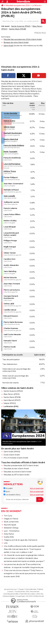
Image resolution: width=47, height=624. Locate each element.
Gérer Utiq (39, 594)
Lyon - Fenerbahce (11, 531)
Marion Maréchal (11, 139)
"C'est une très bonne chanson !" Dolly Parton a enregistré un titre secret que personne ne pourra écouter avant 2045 (24, 573)
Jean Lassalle (9, 196)
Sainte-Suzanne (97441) (20, 26)
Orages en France (11, 519)
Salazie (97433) (10, 403)
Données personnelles (11, 594)
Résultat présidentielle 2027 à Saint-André (21, 465)
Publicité (40, 589)
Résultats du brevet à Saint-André (17, 472)
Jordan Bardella (10, 113)
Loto (6, 543)
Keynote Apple (10, 525)
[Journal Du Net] (12, 611)
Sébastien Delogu (11, 528)
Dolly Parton (9, 534)
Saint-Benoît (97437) (12, 400)
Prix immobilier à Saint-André (16, 458)
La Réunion (36, 5)
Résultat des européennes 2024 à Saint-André (23, 39)
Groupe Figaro (20, 596)
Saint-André (8, 45)
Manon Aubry (9, 121)
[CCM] (35, 606)
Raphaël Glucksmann (13, 133)
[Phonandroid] (35, 621)
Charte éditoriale (30, 589)
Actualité (9, 488)
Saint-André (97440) (12, 452)
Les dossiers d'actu (12, 495)
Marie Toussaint (10, 151)
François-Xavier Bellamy (14, 145)
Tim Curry (8, 516)
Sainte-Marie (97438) (17, 29)
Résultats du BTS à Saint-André (16, 475)
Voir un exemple (37, 488)
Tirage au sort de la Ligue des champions (20, 540)
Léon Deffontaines (12, 164)
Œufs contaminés (11, 522)
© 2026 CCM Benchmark (35, 596)
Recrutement (34, 591)
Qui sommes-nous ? (11, 589)
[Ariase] (12, 621)
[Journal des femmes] (12, 606)
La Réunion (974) (11, 406)
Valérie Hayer (9, 127)
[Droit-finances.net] (35, 611)
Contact (10, 591)
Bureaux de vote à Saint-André (16, 42)
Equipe (21, 589)
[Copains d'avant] (12, 616)
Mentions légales (8, 596)
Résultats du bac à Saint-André (16, 468)
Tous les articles (20, 591)
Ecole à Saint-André (12, 455)
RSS (27, 591)
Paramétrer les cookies (27, 594)
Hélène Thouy (10, 171)
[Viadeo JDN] (35, 616)
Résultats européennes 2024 (18, 5)
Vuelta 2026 (9, 537)
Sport (7, 491)
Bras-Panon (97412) (11, 394)
